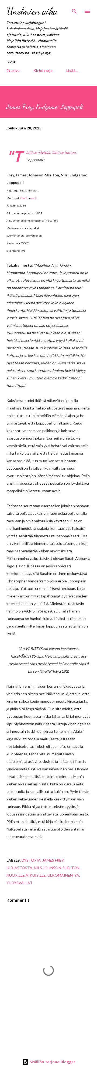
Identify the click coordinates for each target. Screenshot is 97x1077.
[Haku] (74, 9)
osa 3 (33, 198)
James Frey (53, 860)
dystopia (31, 860)
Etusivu (13, 70)
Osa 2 (23, 198)
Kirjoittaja (43, 70)
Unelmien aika (31, 11)
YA (76, 875)
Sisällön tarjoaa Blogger (52, 1061)
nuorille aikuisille (26, 875)
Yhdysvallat (19, 882)
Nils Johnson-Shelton (56, 867)
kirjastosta (19, 867)
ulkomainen (60, 875)
